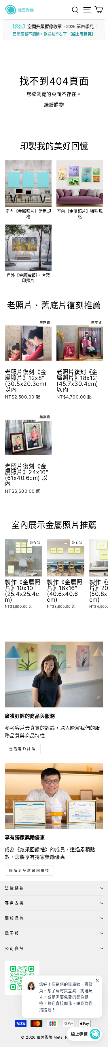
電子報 (12, 933)
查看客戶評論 (22, 749)
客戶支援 (14, 903)
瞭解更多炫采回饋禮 (29, 870)
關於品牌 (14, 918)
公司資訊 (14, 948)
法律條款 (14, 888)
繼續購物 (54, 105)
